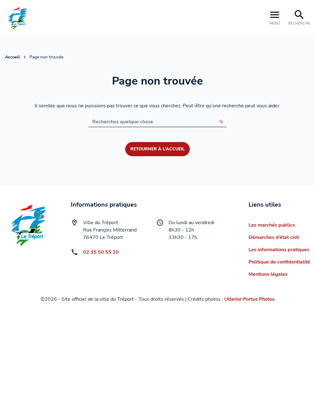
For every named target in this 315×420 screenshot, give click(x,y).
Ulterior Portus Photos (249, 299)
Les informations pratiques (279, 249)
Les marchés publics (272, 225)
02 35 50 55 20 (101, 252)
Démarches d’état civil (274, 237)
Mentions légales (268, 274)
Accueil (12, 57)
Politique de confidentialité (279, 262)
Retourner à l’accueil (157, 149)
